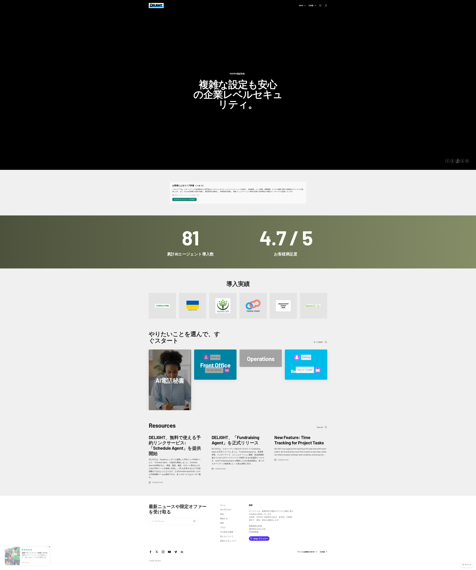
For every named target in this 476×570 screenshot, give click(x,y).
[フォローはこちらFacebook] (150, 552)
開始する (224, 518)
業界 (222, 523)
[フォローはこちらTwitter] (156, 552)
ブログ (223, 527)
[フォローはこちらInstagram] (163, 552)
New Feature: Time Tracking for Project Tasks (299, 440)
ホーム (223, 505)
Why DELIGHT (225, 509)
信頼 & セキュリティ (228, 541)
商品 (222, 514)
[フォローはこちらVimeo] (175, 552)
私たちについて (226, 536)
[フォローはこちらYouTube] (169, 552)
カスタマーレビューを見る (184, 199)
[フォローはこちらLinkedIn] (182, 552)
